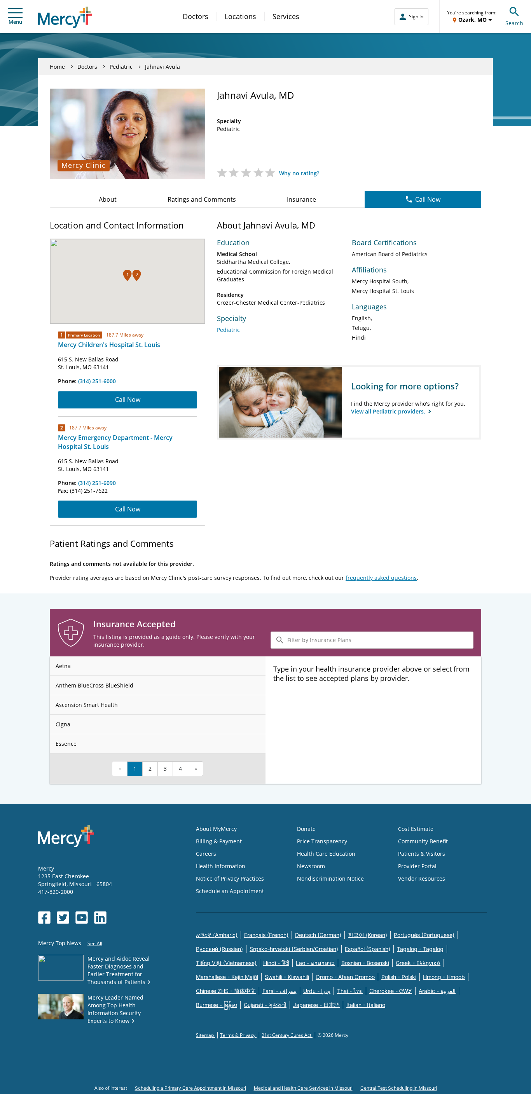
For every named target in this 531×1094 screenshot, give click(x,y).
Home (57, 66)
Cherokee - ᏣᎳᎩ (390, 991)
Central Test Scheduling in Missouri (398, 1088)
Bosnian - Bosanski (365, 963)
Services (285, 16)
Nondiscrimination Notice (330, 878)
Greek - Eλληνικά (418, 963)
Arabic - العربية (437, 991)
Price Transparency (322, 841)
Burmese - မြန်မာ (216, 1005)
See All (94, 943)
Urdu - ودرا (316, 991)
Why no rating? (299, 173)
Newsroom (311, 866)
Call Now (427, 199)
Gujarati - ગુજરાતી (265, 1005)
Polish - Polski (398, 977)
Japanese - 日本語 (316, 1005)
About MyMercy (216, 828)
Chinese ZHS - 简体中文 (226, 991)
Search (514, 23)
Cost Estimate (415, 828)
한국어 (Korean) (367, 935)
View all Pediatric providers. (389, 411)
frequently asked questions (381, 577)
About (108, 199)
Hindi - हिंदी (276, 963)
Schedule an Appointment (230, 891)
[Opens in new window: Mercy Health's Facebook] (44, 917)
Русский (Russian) (219, 949)
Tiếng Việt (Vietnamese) (226, 963)
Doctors (195, 16)
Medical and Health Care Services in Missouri (303, 1088)
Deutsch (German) (318, 935)
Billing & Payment (219, 841)
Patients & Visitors (421, 853)
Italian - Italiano (365, 1005)
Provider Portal (417, 866)
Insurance (301, 199)
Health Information (220, 866)
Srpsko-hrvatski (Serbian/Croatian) (294, 949)
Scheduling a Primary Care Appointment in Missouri (190, 1088)
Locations (240, 16)
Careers (206, 853)
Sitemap (205, 1035)
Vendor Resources (421, 878)
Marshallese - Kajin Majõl (227, 977)
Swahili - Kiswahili (287, 977)
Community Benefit (423, 841)
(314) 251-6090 (97, 483)
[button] (127, 275)
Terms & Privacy (238, 1035)
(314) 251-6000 (97, 381)
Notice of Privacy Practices (230, 878)
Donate (306, 828)
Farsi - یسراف (279, 991)
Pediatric (121, 66)
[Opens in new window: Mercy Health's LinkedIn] (100, 917)
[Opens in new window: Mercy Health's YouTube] (81, 917)
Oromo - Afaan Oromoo (345, 977)
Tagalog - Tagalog (420, 949)
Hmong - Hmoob (444, 977)
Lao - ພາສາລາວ (315, 963)
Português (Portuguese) (424, 935)
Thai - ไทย (350, 991)
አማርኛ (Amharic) (217, 935)
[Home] (65, 17)
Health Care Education (326, 853)
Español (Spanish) (367, 949)
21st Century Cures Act (287, 1035)
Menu (15, 21)
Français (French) (266, 935)
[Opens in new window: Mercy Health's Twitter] (63, 917)
